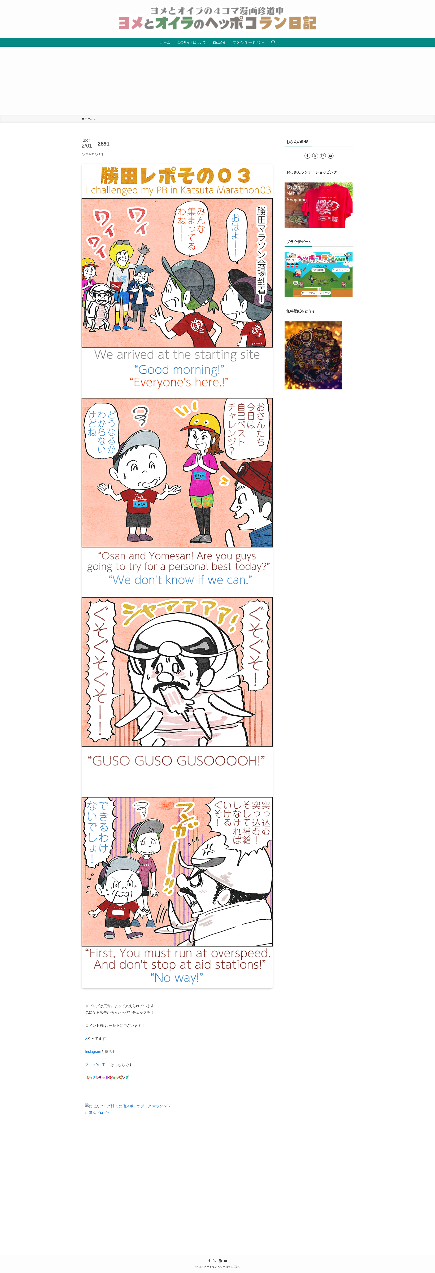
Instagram (93, 1052)
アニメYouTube (98, 1065)
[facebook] (307, 156)
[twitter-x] (315, 156)
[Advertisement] (217, 80)
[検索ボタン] (273, 42)
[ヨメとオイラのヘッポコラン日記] (217, 19)
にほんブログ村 (98, 1113)
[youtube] (331, 156)
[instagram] (323, 156)
